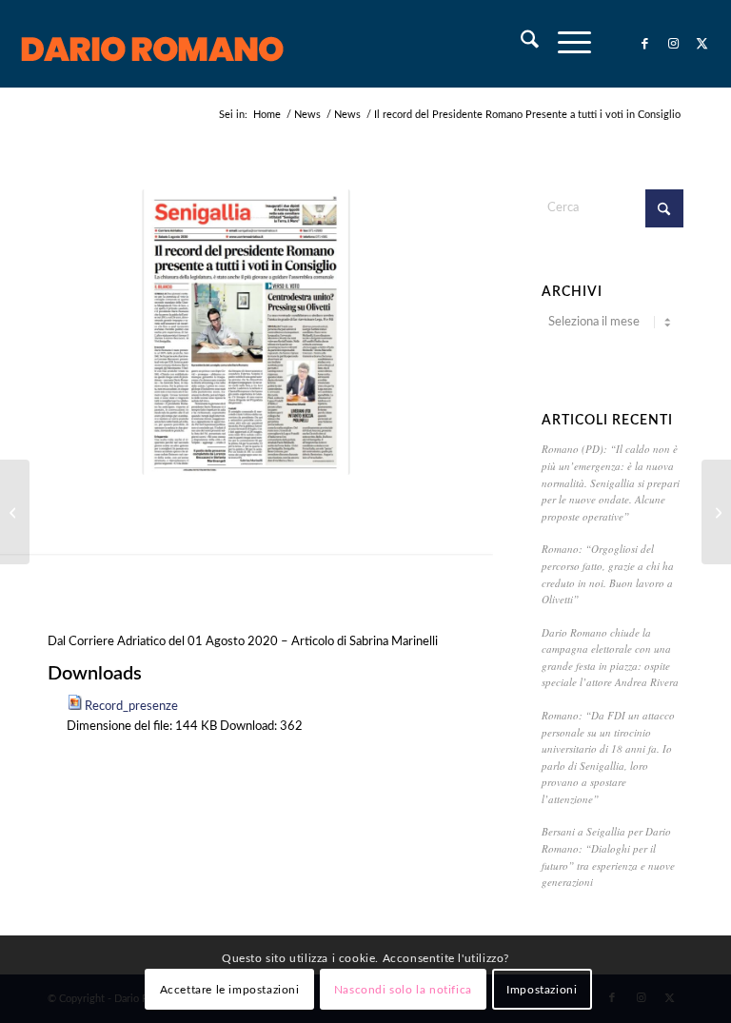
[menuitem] (520, 44)
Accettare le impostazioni (230, 989)
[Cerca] (520, 44)
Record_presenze (131, 706)
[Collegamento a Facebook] (645, 44)
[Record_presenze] (246, 332)
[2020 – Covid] (15, 512)
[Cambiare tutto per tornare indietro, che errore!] (716, 512)
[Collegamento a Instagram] (674, 44)
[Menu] (565, 44)
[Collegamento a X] (702, 44)
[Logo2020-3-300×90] (153, 44)
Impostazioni (541, 989)
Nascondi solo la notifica (403, 989)
